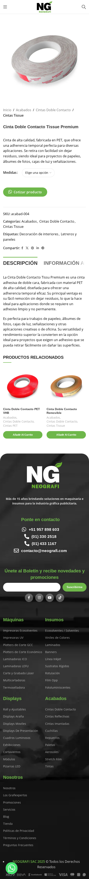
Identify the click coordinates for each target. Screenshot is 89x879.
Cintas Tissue (13, 115)
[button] (22, 435)
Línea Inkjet (53, 659)
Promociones (12, 802)
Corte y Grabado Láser (18, 673)
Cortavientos (11, 752)
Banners (51, 652)
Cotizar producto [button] (28, 192)
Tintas (49, 766)
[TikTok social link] (60, 598)
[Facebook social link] (22, 248)
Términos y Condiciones (19, 838)
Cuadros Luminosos (16, 738)
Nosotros (9, 788)
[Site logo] (44, 6)
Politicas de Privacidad (18, 831)
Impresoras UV (13, 638)
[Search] (84, 7)
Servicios (9, 809)
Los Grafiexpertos (15, 795)
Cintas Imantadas (57, 724)
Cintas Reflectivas (57, 716)
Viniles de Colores (57, 638)
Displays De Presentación (20, 731)
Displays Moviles (14, 724)
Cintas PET (10, 426)
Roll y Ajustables (14, 709)
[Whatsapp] (11, 868)
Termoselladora (14, 687)
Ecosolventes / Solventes (62, 630)
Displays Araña (13, 716)
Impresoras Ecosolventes (20, 630)
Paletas (50, 745)
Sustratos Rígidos (57, 666)
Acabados (23, 110)
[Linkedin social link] (37, 248)
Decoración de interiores (38, 234)
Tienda (8, 824)
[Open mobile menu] (5, 7)
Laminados (52, 645)
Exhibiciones (11, 745)
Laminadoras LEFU (16, 666)
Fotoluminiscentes (57, 687)
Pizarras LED (11, 766)
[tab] (20, 263)
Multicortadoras (14, 680)
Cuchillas (51, 731)
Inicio (7, 110)
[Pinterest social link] (32, 248)
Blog (6, 817)
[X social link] (27, 248)
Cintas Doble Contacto (53, 110)
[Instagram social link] (39, 598)
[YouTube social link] (50, 598)
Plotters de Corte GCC (18, 645)
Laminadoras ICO (15, 659)
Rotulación (52, 673)
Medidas (10, 172)
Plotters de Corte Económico (22, 652)
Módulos (9, 759)
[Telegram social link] (43, 248)
